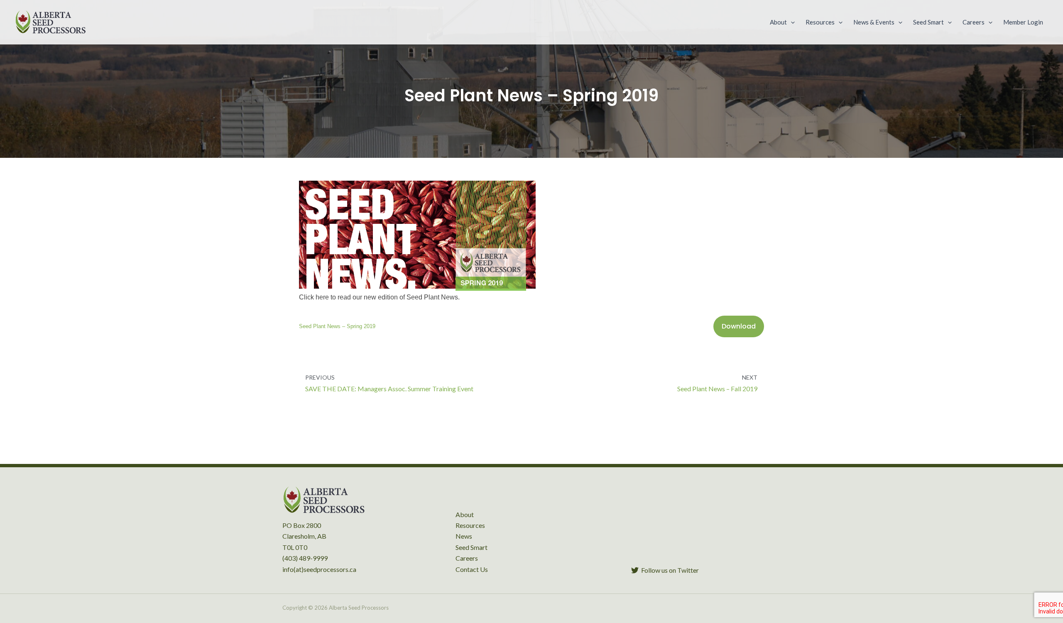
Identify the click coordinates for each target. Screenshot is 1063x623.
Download (739, 326)
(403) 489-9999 (305, 558)
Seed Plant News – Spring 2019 (337, 326)
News (464, 536)
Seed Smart (471, 547)
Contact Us (472, 569)
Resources (470, 525)
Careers (467, 558)
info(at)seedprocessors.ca (319, 569)
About (465, 514)
